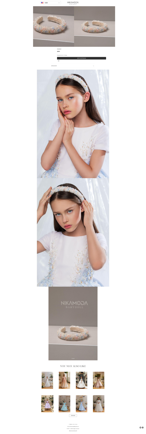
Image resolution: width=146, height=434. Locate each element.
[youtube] (140, 428)
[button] (46, 2)
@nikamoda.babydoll (73, 430)
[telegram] (143, 428)
